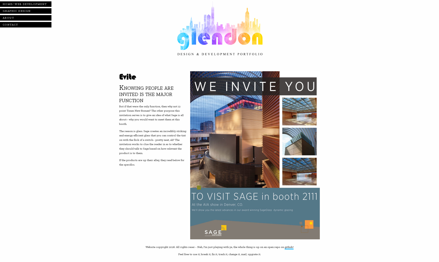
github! (289, 247)
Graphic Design (17, 11)
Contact (10, 24)
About (8, 17)
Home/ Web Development (25, 4)
